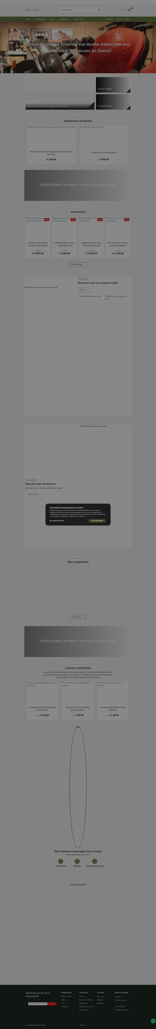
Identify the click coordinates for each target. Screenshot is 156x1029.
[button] (57, 521)
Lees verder (89, 516)
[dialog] (78, 514)
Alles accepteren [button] (97, 520)
